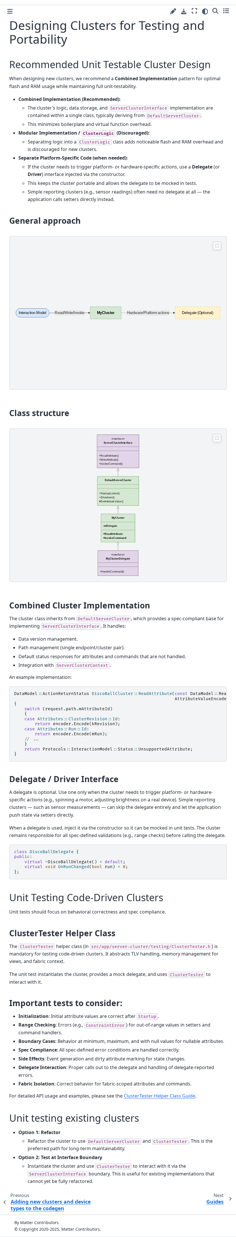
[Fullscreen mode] (194, 11)
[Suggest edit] (173, 11)
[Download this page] (183, 11)
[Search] (215, 11)
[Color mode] (205, 11)
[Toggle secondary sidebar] (226, 11)
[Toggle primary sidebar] (10, 11)
